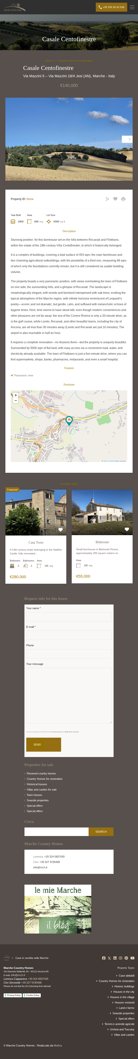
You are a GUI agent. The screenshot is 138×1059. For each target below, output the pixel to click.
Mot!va (58, 1045)
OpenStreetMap (114, 461)
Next (127, 139)
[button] (69, 421)
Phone (30, 645)
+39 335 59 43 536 (113, 7)
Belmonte (102, 542)
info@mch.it (40, 867)
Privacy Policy (13, 995)
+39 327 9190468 (50, 861)
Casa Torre (36, 542)
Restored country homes (41, 773)
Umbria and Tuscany (122, 1029)
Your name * (33, 608)
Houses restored (124, 1002)
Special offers (35, 805)
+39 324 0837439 (54, 856)
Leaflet (105, 461)
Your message (34, 663)
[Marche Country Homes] (15, 9)
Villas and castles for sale (42, 789)
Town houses (34, 794)
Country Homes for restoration (75, 60)
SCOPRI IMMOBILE (36, 526)
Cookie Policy (32, 995)
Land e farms (126, 1007)
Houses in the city (123, 991)
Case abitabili (126, 975)
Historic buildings (124, 986)
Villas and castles (124, 1034)
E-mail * (31, 626)
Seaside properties (38, 800)
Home (48, 60)
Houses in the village (122, 997)
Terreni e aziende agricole (119, 1023)
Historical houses (37, 784)
